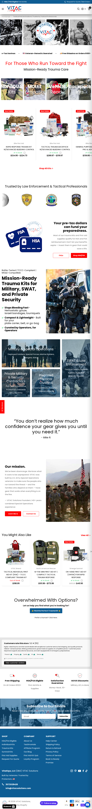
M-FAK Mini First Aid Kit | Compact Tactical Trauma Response (46, 574)
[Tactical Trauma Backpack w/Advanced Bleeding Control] (55, 125)
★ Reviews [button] (2, 407)
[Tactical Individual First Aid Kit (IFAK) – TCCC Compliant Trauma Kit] (16, 553)
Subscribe (63, 716)
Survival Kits (7, 751)
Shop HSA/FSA (79, 255)
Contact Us (31, 514)
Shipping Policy (53, 744)
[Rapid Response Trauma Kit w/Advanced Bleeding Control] (19, 125)
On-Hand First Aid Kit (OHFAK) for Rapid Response (76, 574)
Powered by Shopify (18, 805)
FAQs (61, 255)
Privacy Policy (52, 751)
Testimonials (30, 744)
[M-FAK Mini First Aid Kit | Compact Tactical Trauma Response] (46, 553)
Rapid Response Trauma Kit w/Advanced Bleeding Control (19, 148)
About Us (28, 740)
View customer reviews (15, 663)
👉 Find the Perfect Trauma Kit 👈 (46, 611)
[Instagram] (71, 771)
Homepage (6, 16)
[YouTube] (79, 771)
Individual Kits (8, 744)
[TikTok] (86, 771)
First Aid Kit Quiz (31, 755)
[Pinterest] (75, 771)
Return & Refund (53, 748)
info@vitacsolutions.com (18, 788)
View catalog (3, 9)
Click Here (53, 617)
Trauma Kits (7, 748)
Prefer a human (41, 617)
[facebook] (83, 771)
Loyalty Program (31, 759)
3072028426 (12, 784)
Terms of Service (53, 755)
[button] (91, 552)
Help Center (51, 740)
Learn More (13, 514)
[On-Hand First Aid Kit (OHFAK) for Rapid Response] (76, 553)
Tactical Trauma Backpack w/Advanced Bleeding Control (55, 148)
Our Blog (28, 751)
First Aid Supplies (9, 755)
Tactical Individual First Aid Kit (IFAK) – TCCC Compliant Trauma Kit (16, 574)
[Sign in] (83, 8)
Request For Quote (10, 759)
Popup (24, 153)
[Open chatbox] (87, 804)
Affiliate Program (32, 748)
